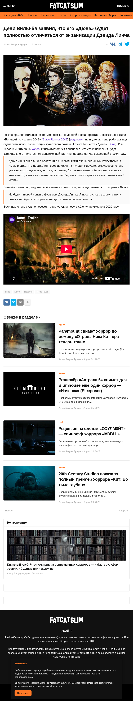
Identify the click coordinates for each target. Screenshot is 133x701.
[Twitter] (127, 44)
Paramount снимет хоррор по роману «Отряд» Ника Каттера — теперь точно (91, 336)
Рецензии (47, 15)
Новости (32, 15)
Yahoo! (36, 149)
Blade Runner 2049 (55, 139)
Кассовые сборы (105, 15)
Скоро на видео (80, 15)
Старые (123, 510)
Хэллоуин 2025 (13, 15)
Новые (9, 510)
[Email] (20, 302)
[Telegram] (120, 44)
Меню (11, 6)
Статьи (61, 15)
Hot (61, 422)
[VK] (113, 44)
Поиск (121, 6)
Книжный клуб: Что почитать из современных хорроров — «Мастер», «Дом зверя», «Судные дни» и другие (62, 566)
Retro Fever (42, 292)
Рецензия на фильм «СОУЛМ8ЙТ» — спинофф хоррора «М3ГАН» (92, 431)
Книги (17, 292)
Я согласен (23, 693)
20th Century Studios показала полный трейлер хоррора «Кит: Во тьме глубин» (93, 479)
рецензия (76, 139)
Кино (7, 292)
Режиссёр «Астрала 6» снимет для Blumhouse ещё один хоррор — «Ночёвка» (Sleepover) (93, 385)
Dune (112, 144)
